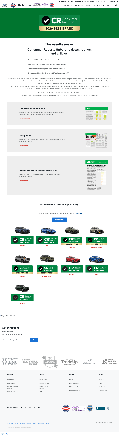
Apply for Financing (74, 383)
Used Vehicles (11, 383)
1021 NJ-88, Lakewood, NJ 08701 (66, 1)
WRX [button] (96, 274)
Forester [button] (22, 276)
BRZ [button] (47, 246)
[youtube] (39, 407)
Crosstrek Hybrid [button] (96, 247)
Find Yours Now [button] (59, 219)
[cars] (30, 407)
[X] (25, 407)
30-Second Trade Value (75, 386)
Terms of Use (41, 423)
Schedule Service (44, 383)
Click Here (78, 214)
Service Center (43, 379)
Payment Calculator (74, 390)
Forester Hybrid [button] (47, 276)
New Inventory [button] (68, 5)
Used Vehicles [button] (79, 5)
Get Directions (103, 390)
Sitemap (34, 423)
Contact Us (102, 386)
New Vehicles (10, 379)
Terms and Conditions (20, 423)
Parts (41, 391)
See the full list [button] (24, 145)
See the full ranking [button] (25, 118)
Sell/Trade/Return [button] (99, 5)
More (108, 5)
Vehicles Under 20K (12, 391)
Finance (71, 379)
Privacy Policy (10, 423)
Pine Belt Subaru (108, 422)
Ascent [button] (22, 246)
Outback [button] (22, 303)
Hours (100, 383)
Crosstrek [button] (72, 247)
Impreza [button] (71, 274)
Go (34, 340)
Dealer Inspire (28, 427)
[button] (116, 5)
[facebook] (21, 407)
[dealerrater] (34, 407)
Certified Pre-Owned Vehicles (12, 387)
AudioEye (47, 423)
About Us (101, 379)
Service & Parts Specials (44, 387)
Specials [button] (88, 5)
